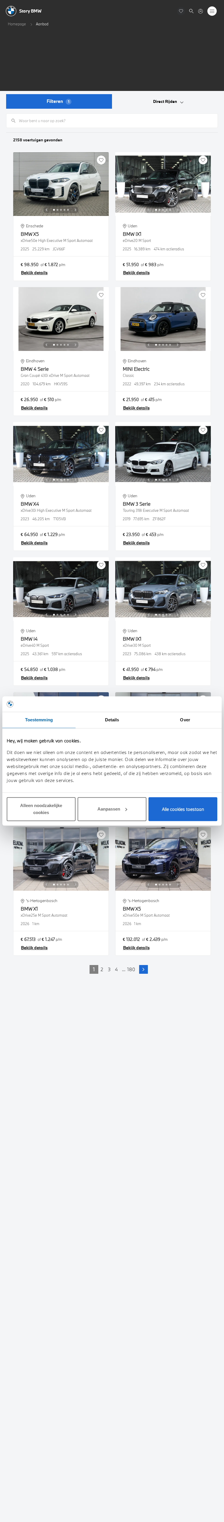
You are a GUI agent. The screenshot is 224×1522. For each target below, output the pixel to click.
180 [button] (131, 969)
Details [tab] (112, 719)
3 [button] (109, 969)
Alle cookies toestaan (183, 809)
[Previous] (46, 210)
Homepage (17, 24)
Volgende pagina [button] (143, 969)
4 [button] (116, 969)
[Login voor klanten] (200, 11)
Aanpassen (108, 808)
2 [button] (102, 969)
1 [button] (94, 969)
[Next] (75, 210)
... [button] (123, 969)
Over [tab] (185, 719)
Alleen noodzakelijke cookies (41, 809)
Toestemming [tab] (39, 719)
